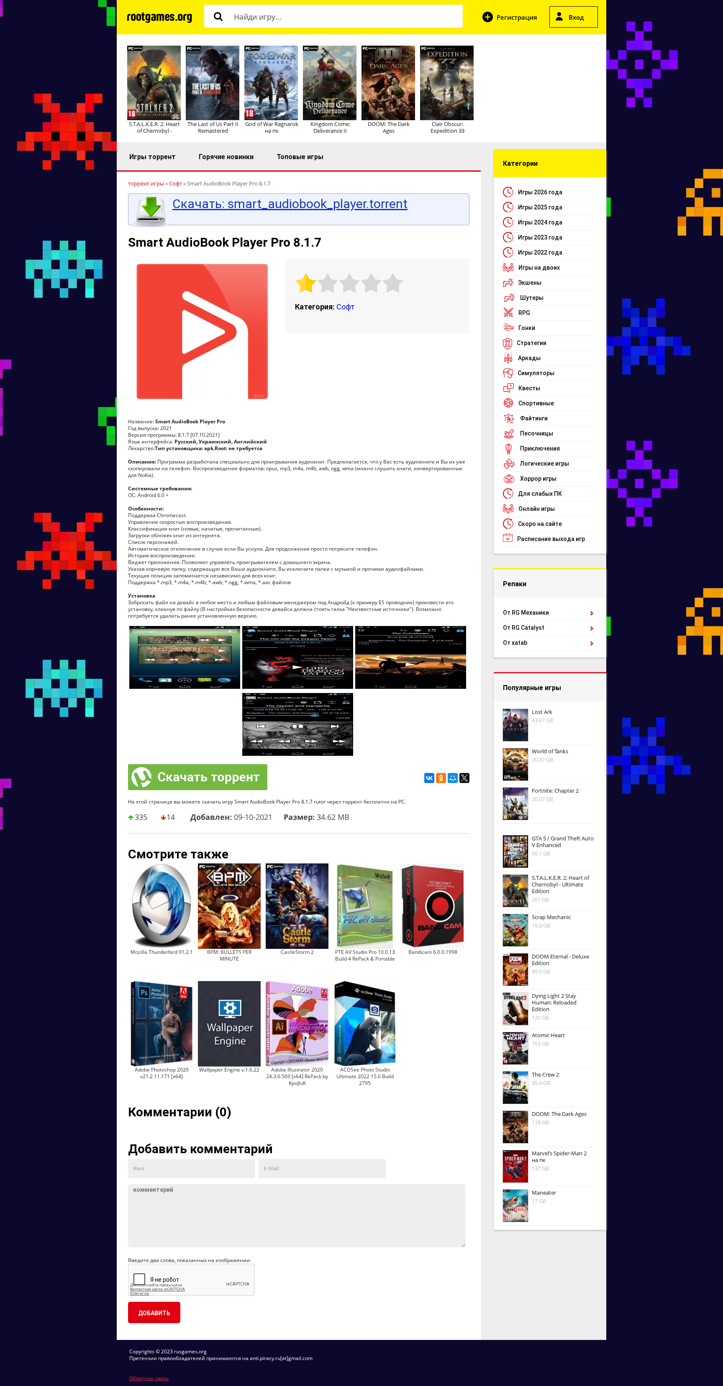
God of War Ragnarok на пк (271, 127)
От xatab (515, 642)
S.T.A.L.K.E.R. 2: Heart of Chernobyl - (154, 127)
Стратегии (531, 343)
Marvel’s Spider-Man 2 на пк (559, 1156)
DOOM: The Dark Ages (389, 127)
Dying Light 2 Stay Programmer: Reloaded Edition (554, 1002)
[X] (464, 778)
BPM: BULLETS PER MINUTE (229, 955)
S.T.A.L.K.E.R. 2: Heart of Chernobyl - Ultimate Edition (560, 884)
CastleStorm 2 (297, 952)
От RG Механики (526, 612)
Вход (576, 17)
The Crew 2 (545, 1074)
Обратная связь (149, 1378)
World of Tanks (550, 751)
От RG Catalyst (523, 627)
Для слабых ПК (540, 493)
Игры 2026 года (540, 192)
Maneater (544, 1192)
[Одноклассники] (441, 778)
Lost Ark (542, 712)
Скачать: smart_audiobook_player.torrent (290, 204)
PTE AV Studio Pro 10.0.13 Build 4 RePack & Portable (365, 955)
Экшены (529, 282)
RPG (524, 312)
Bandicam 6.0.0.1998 (432, 952)
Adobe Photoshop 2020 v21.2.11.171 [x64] (162, 1073)
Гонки (526, 328)
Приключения (540, 448)
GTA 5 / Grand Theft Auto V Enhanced (563, 842)
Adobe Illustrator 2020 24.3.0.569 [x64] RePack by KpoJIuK (297, 1076)
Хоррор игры (538, 478)
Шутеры (532, 297)
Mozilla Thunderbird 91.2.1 (162, 952)
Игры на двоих (539, 267)
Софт (345, 306)
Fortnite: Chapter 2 (555, 790)
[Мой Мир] (453, 778)
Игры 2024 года (540, 222)
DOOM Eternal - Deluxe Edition (560, 960)
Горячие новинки (226, 157)
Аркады (529, 358)
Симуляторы (536, 373)
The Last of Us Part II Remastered (212, 127)
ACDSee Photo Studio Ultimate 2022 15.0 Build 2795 (365, 1076)
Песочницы (536, 433)
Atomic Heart (548, 1035)
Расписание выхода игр (551, 539)
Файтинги (534, 418)
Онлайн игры (536, 508)
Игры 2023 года (540, 237)
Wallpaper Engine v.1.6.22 (229, 1069)
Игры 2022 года (540, 252)
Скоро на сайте (540, 523)
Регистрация (517, 17)
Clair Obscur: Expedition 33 (447, 127)
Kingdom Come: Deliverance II (330, 127)
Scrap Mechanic (551, 917)
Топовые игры (300, 157)
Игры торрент (152, 157)
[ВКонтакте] (429, 778)
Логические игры (544, 463)
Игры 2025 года (540, 207)
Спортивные (536, 403)
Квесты (529, 388)
